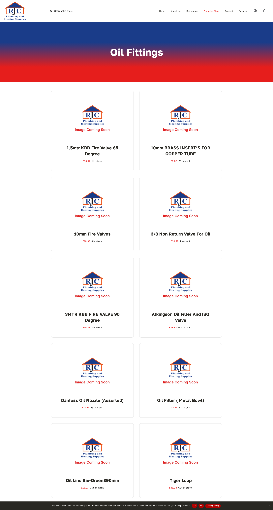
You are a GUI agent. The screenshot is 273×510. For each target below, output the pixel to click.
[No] (269, 505)
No (201, 505)
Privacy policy (213, 505)
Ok (194, 505)
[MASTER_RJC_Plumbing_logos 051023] (15, 2)
